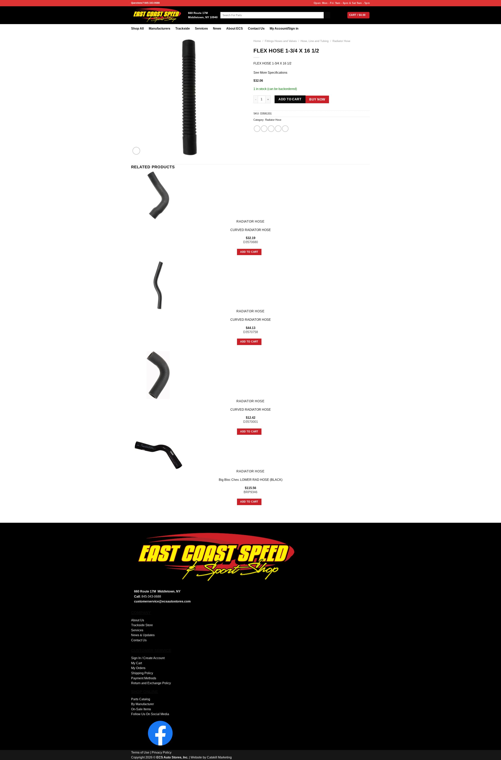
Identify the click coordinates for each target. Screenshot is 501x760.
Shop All (137, 28)
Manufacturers (159, 28)
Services (201, 28)
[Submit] (327, 15)
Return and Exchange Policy (151, 683)
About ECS (234, 28)
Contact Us (256, 28)
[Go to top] (493, 754)
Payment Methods (143, 678)
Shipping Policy (142, 673)
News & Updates (143, 635)
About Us (137, 620)
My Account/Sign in (284, 28)
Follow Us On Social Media (150, 714)
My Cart (136, 663)
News (217, 28)
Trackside (182, 28)
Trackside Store (142, 625)
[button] (136, 151)
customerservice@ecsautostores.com (162, 601)
